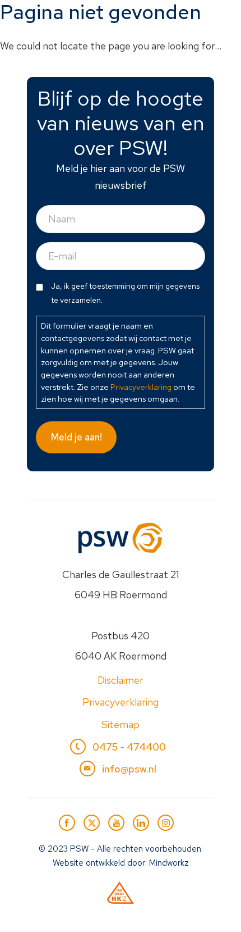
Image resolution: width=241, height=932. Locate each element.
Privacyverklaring (141, 386)
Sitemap (120, 724)
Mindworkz (169, 863)
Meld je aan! (76, 437)
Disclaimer (120, 680)
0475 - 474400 (129, 746)
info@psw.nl (129, 768)
